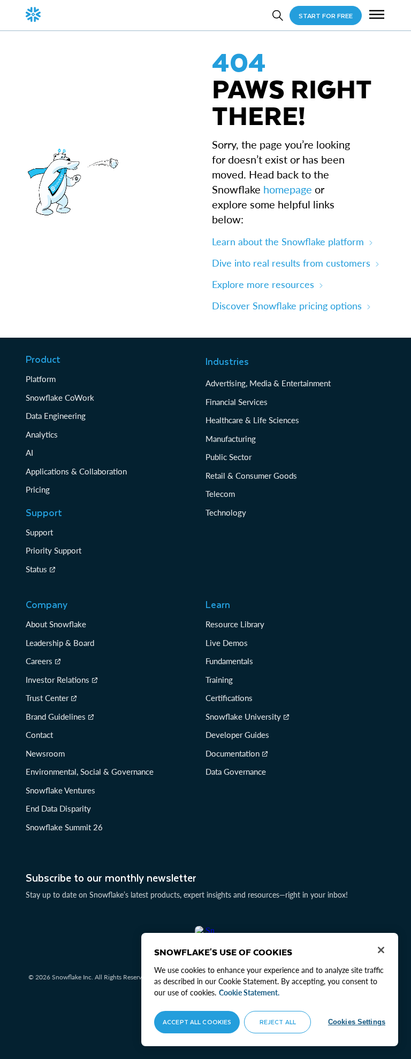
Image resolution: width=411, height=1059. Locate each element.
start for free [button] (326, 15)
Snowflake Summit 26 (64, 827)
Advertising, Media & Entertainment (268, 383)
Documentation (233, 753)
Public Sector (229, 457)
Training (219, 679)
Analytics (42, 434)
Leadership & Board (60, 643)
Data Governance (236, 771)
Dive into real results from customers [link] (291, 263)
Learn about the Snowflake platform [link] (288, 241)
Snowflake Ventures (60, 790)
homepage (287, 189)
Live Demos (227, 643)
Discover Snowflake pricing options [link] (287, 306)
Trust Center (47, 698)
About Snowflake (56, 624)
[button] (376, 15)
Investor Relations (57, 679)
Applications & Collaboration (76, 471)
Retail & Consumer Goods (251, 475)
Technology (226, 512)
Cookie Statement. (249, 992)
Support (39, 532)
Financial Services (237, 402)
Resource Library (235, 624)
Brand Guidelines (56, 716)
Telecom (220, 494)
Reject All (278, 1022)
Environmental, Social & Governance (90, 771)
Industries (227, 361)
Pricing (38, 489)
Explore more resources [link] (263, 284)
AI (29, 452)
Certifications (229, 698)
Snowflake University (243, 716)
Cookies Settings (356, 1022)
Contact (39, 734)
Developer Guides (237, 734)
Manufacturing (231, 438)
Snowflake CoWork (60, 397)
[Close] (381, 950)
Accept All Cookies (197, 1022)
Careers (39, 661)
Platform (41, 379)
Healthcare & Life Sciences (252, 420)
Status (36, 569)
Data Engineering (56, 416)
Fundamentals (229, 661)
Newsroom (45, 753)
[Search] (277, 15)
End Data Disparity (58, 808)
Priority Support (53, 550)
